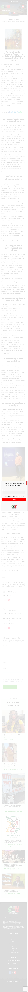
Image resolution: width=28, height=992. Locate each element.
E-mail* (4, 490)
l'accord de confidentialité (16, 496)
